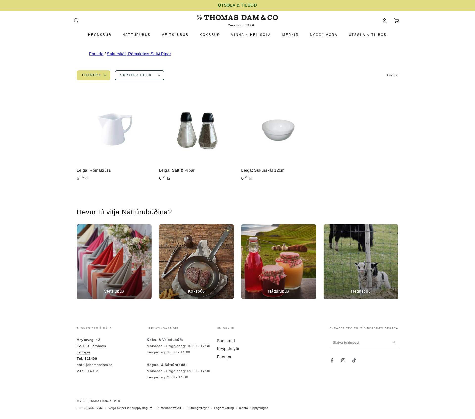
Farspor (224, 357)
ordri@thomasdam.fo (95, 365)
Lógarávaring (224, 408)
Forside (96, 54)
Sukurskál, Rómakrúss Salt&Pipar (139, 54)
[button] (76, 20)
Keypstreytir (228, 349)
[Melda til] (395, 342)
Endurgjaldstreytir (90, 408)
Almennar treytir (169, 408)
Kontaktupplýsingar (253, 408)
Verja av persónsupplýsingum (130, 408)
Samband (226, 341)
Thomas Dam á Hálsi (104, 401)
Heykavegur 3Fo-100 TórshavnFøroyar (91, 346)
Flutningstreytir (198, 408)
